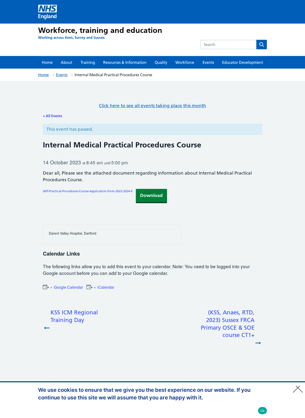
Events (208, 62)
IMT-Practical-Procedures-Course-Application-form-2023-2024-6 (87, 191)
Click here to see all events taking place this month (152, 105)
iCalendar (105, 287)
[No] (299, 386)
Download (151, 195)
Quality (161, 62)
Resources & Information (125, 62)
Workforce (184, 62)
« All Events (52, 116)
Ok (262, 411)
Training (88, 62)
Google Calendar (68, 287)
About (66, 62)
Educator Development (242, 62)
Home (47, 62)
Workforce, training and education (100, 30)
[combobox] (228, 44)
